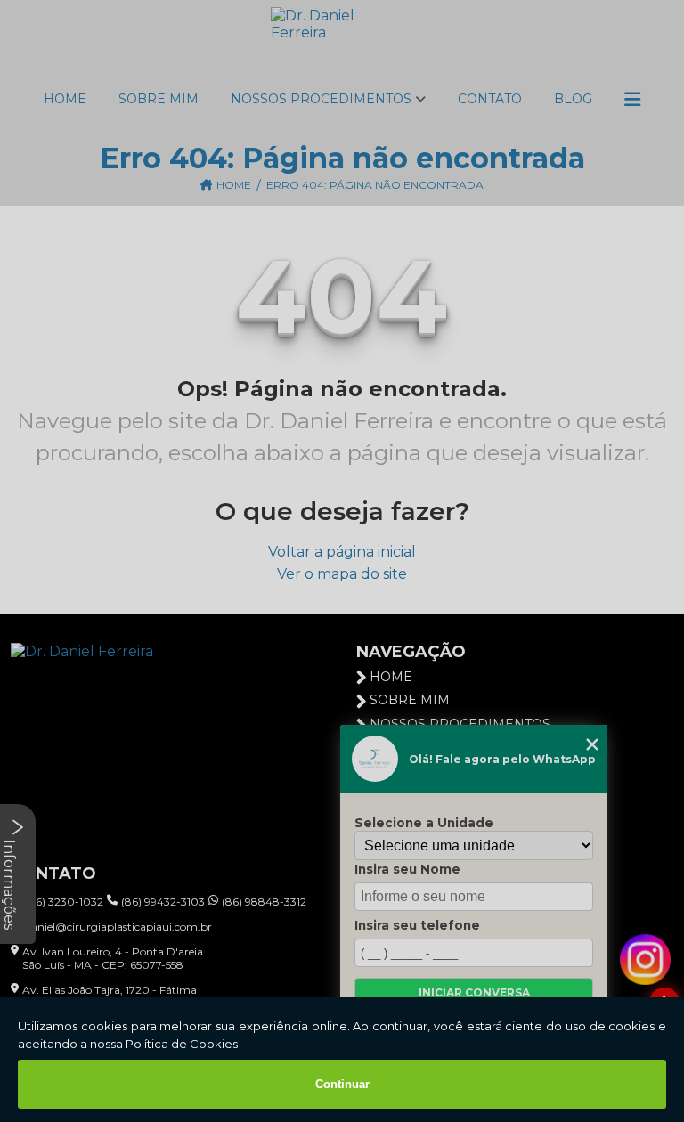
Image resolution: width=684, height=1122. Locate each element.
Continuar (342, 1084)
